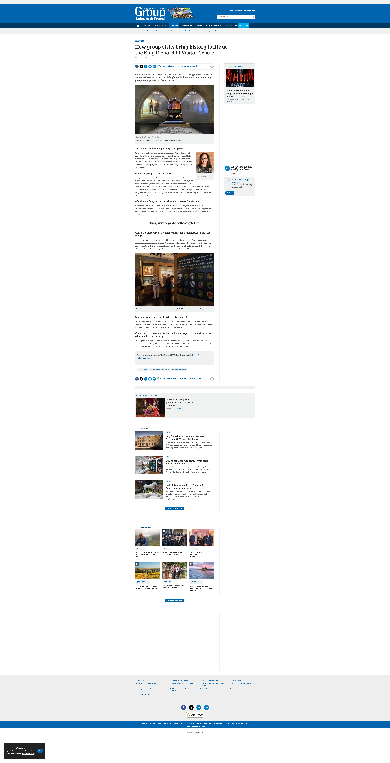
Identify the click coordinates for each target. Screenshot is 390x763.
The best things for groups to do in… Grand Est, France (147, 587)
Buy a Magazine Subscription (212, 689)
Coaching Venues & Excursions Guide (215, 31)
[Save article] (212, 66)
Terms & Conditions (180, 724)
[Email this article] (154, 66)
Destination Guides (141, 582)
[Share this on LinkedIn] (145, 66)
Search (253, 16)
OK (40, 751)
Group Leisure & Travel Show (148, 689)
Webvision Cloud (199, 732)
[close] (213, 62)
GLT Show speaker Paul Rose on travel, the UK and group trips (147, 554)
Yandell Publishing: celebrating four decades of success (201, 554)
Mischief (180, 408)
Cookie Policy (208, 724)
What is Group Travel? (180, 680)
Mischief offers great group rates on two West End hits (179, 402)
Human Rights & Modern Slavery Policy (230, 724)
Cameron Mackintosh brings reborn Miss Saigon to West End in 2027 (240, 93)
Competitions (237, 689)
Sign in (184, 62)
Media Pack (157, 31)
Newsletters (236, 680)
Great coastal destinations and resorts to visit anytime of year (201, 588)
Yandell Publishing (144, 694)
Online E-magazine (177, 31)
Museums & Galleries (179, 370)
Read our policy (28, 754)
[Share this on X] (141, 66)
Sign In (230, 10)
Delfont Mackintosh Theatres (238, 100)
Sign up (229, 193)
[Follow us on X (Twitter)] (191, 707)
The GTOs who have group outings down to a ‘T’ (173, 586)
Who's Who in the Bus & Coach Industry (183, 690)
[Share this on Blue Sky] (150, 66)
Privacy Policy (196, 724)
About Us (149, 31)
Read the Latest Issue (210, 680)
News (169, 432)
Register (238, 10)
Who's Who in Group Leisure (193, 31)
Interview (140, 549)
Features (139, 41)
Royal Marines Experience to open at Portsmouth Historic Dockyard (186, 438)
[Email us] (206, 707)
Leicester (165, 370)
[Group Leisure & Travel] (150, 19)
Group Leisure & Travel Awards (243, 683)
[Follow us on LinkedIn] (199, 707)
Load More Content (174, 509)
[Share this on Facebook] (137, 66)
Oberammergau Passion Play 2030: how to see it (172, 553)
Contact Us (166, 31)
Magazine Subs (249, 10)
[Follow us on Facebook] (183, 707)
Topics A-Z (167, 724)
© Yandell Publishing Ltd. (195, 726)
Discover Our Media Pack (147, 683)
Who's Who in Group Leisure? (182, 683)
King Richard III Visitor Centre (149, 370)
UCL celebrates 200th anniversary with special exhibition (187, 462)
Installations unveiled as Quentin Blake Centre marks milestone (187, 486)
